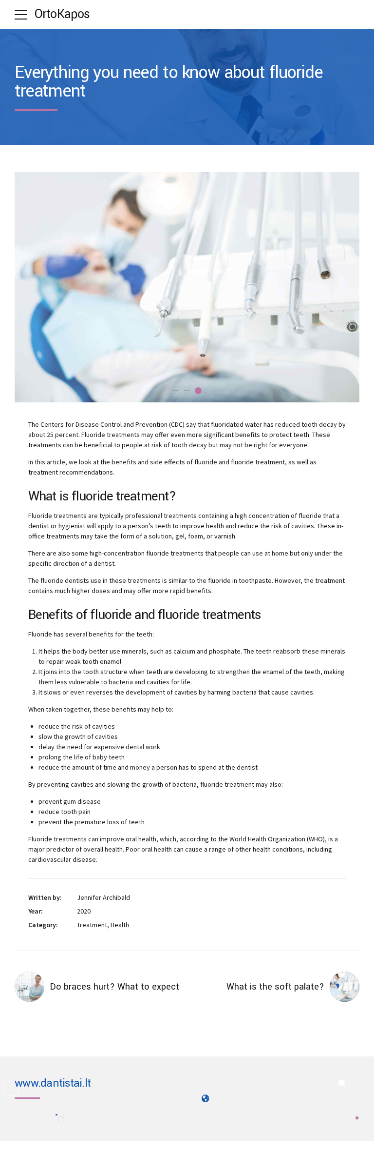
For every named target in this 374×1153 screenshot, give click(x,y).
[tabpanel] (187, 287)
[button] (30, 287)
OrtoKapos (62, 14)
